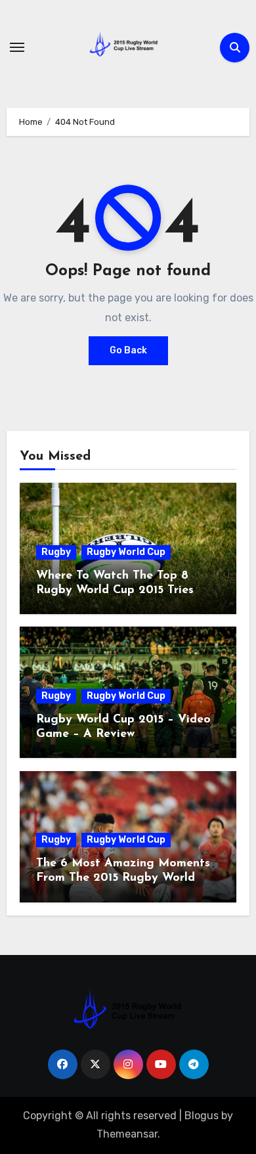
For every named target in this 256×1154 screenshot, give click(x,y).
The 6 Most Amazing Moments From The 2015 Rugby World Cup (123, 878)
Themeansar (127, 1134)
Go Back (128, 350)
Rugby (56, 552)
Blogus (201, 1115)
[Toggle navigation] (17, 47)
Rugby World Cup (126, 552)
